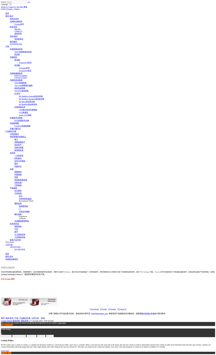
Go (29, 2)
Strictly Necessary (19, 336)
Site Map (20, 7)
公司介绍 (35, 318)
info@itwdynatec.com (99, 314)
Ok (9, 353)
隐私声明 (24, 321)
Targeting (50, 336)
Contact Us (12, 7)
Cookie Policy (6, 336)
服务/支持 (9, 256)
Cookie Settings (6, 321)
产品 (16, 318)
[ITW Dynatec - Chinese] (10, 9)
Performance (31, 336)
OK (2, 325)
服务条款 (16, 321)
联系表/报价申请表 (148, 314)
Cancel (4, 353)
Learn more (62, 323)
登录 (25, 7)
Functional (41, 336)
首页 (7, 254)
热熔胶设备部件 (11, 259)
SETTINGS (8, 325)
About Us (4, 7)
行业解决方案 (24, 318)
